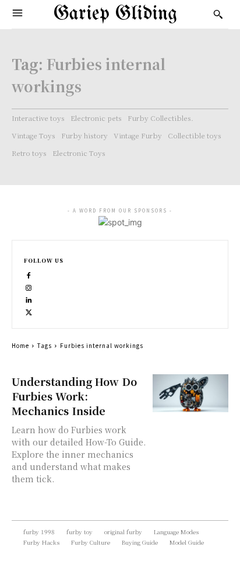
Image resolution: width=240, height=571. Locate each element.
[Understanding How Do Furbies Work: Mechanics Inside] (190, 393)
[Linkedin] (29, 299)
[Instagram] (29, 286)
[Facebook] (29, 274)
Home (20, 345)
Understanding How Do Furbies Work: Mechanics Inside (74, 396)
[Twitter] (29, 311)
